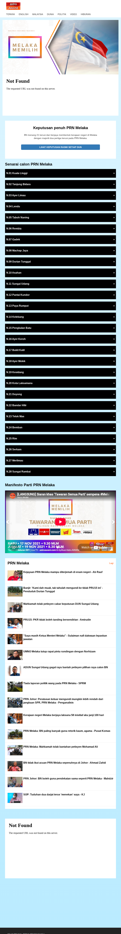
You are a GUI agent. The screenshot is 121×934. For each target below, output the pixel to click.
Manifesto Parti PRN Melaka (30, 485)
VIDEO (73, 14)
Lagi (111, 563)
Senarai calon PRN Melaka (28, 164)
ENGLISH (23, 14)
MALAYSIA (37, 14)
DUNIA (50, 14)
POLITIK (62, 14)
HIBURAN (86, 14)
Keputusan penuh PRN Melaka (60, 128)
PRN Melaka (18, 563)
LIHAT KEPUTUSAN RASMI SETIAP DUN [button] (60, 147)
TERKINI (10, 14)
